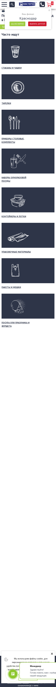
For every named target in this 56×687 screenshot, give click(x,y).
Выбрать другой (37, 24)
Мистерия (28, 4)
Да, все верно (17, 24)
